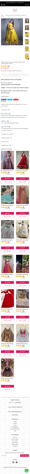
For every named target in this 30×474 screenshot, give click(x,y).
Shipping (9, 70)
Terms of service (15, 439)
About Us (15, 437)
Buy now (7, 178)
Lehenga (15, 423)
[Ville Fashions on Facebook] (13, 462)
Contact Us (15, 446)
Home (2, 15)
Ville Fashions (14, 467)
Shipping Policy (15, 444)
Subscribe (24, 455)
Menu (4, 4)
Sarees (15, 425)
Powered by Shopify (22, 467)
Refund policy (15, 442)
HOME (15, 421)
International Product (15, 429)
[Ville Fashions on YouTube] (16, 462)
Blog (15, 430)
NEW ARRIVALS (15, 427)
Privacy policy (15, 440)
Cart (28, 4)
